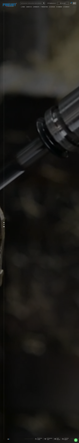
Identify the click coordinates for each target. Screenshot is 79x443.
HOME (23, 7)
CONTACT (67, 7)
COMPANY (59, 7)
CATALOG (52, 7)
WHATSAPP (64, 3)
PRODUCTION (45, 7)
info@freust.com (52, 3)
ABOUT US (29, 7)
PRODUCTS (36, 7)
